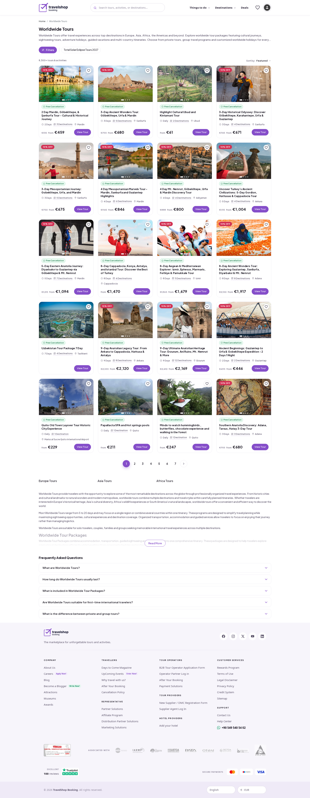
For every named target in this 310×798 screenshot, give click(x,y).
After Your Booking (113, 686)
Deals (244, 7)
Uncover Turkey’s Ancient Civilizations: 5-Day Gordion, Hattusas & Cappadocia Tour (238, 192)
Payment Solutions (170, 686)
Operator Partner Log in (174, 673)
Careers (48, 673)
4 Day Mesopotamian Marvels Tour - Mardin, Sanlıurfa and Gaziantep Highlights (124, 192)
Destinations (223, 7)
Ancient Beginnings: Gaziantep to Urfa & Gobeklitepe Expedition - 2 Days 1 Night (241, 352)
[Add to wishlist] (88, 70)
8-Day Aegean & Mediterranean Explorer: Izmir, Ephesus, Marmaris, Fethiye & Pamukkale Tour (182, 269)
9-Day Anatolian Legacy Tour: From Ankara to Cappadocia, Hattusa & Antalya (124, 352)
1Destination (61, 433)
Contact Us (223, 715)
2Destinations (180, 120)
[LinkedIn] (262, 636)
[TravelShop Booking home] (53, 7)
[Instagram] (233, 636)
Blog (47, 680)
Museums (50, 698)
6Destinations (123, 201)
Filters (50, 50)
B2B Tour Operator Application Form (182, 667)
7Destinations (63, 278)
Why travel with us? (114, 680)
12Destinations (182, 360)
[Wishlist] (257, 7)
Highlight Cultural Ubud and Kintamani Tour (178, 113)
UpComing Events (113, 673)
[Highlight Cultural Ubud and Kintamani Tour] (184, 84)
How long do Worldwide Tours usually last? (71, 579)
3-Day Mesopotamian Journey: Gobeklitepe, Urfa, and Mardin (61, 190)
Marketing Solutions (114, 727)
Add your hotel (168, 725)
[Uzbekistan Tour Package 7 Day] (66, 320)
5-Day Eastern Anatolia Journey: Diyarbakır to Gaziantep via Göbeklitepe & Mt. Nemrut (62, 269)
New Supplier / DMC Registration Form (183, 703)
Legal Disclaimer (227, 680)
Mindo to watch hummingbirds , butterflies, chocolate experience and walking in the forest (184, 428)
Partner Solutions (112, 709)
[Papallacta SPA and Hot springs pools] (125, 397)
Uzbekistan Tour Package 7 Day (62, 348)
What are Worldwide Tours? (61, 567)
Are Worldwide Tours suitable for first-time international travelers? (88, 602)
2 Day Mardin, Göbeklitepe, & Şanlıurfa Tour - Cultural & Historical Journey (64, 115)
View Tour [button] (82, 132)
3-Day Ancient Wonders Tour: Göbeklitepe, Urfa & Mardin (120, 113)
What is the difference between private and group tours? (81, 613)
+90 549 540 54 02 (234, 728)
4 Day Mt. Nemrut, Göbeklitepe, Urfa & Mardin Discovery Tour (184, 190)
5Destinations (123, 120)
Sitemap (222, 698)
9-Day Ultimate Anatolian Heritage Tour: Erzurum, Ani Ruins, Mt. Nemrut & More (184, 352)
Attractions (50, 692)
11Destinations (182, 278)
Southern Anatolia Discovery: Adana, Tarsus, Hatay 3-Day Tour (243, 426)
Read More (155, 543)
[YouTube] (253, 636)
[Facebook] (223, 636)
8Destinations (241, 278)
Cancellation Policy (113, 692)
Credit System (225, 692)
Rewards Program (228, 667)
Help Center (224, 721)
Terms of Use (225, 673)
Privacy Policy (225, 686)
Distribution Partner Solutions (120, 721)
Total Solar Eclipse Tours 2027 (81, 49)
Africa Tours (164, 481)
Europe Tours (48, 481)
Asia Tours (105, 481)
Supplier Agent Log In (172, 709)
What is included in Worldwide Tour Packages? (74, 590)
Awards (48, 704)
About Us (49, 667)
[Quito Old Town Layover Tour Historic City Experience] (66, 397)
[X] (243, 636)
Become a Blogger (55, 686)
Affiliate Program (112, 715)
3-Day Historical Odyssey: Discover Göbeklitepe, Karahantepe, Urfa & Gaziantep (242, 115)
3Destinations (63, 124)
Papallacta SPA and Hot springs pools (125, 425)
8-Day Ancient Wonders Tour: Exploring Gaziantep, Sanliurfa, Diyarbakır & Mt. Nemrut (239, 269)
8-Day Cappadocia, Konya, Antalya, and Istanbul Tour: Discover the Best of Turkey (124, 269)
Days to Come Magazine (116, 667)
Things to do (198, 7)
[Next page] (183, 463)
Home (42, 21)
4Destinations (241, 124)
